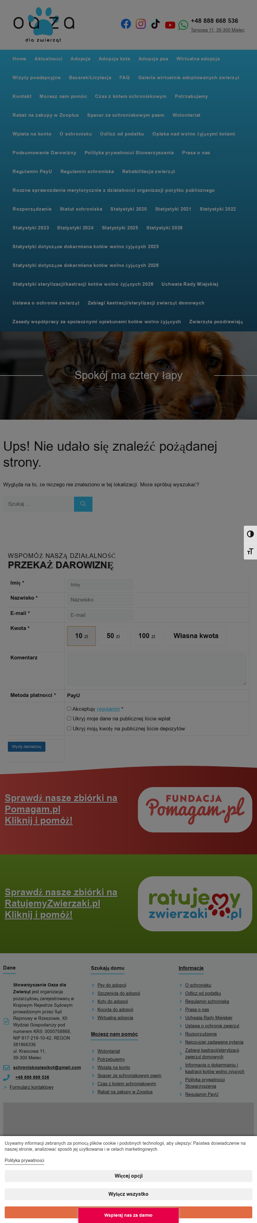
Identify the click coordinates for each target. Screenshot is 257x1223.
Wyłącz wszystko (128, 1194)
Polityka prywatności (24, 1161)
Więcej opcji (129, 1176)
